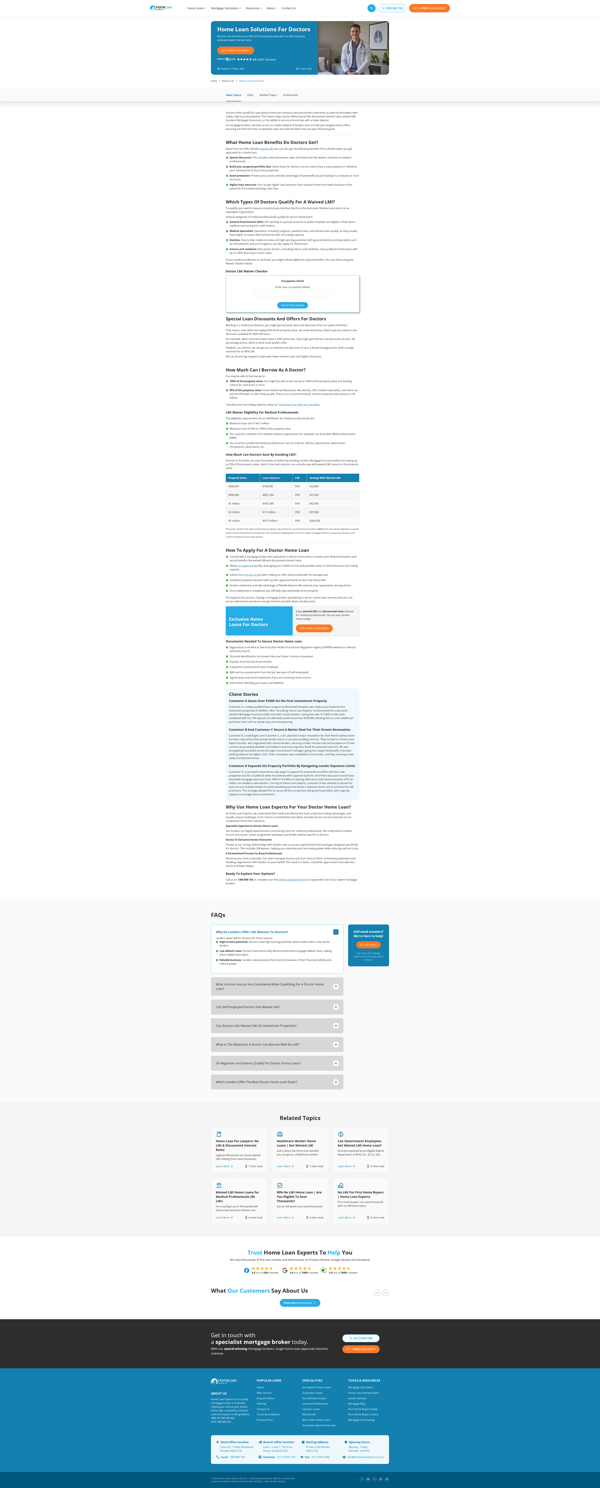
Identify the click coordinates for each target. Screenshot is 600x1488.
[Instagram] (380, 1479)
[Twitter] (374, 1479)
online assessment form (293, 879)
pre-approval (245, 565)
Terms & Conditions (268, 1414)
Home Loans (196, 8)
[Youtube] (368, 1479)
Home (214, 80)
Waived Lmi (228, 80)
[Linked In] (387, 1479)
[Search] (372, 8)
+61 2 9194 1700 (279, 1457)
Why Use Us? (264, 1393)
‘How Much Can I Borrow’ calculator (299, 404)
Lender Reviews (357, 1398)
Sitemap (261, 1403)
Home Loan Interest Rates (363, 1393)
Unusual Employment (315, 1403)
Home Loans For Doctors (251, 80)
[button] (377, 1293)
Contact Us (289, 8)
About (271, 8)
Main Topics (233, 95)
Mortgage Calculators (225, 8)
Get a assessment (361, 1349)
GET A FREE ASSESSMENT (235, 50)
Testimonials (290, 95)
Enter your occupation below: (292, 287)
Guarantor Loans (312, 1393)
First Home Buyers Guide (363, 1409)
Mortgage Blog (356, 1403)
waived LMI (266, 148)
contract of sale (252, 574)
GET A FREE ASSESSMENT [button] (314, 628)
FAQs (250, 95)
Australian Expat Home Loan (319, 1425)
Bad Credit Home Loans (316, 1420)
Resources (253, 8)
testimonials (298, 1303)
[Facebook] (362, 1479)
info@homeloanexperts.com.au (365, 1457)
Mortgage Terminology (361, 1420)
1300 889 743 (233, 1457)
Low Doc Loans (311, 1409)
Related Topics (268, 95)
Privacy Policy (265, 1420)
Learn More (223, 1166)
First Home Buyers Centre (363, 1414)
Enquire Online (265, 1398)
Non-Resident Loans (314, 1398)
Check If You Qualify (292, 305)
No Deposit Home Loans (316, 1387)
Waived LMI (309, 1414)
